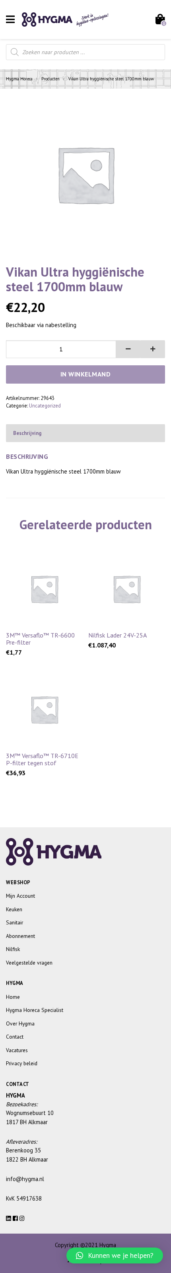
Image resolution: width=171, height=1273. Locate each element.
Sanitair (14, 922)
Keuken (14, 909)
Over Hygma (20, 1023)
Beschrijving (27, 433)
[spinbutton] (61, 349)
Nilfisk (13, 949)
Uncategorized (45, 405)
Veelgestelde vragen (29, 962)
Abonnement (20, 936)
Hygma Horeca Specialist (34, 1010)
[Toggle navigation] (10, 19)
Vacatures (17, 1050)
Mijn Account (20, 895)
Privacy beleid (21, 1063)
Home (13, 996)
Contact (14, 1036)
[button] (128, 349)
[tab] (85, 433)
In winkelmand (85, 374)
